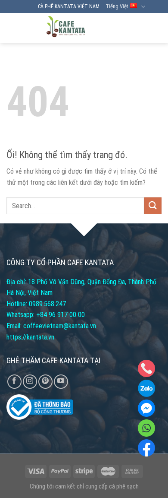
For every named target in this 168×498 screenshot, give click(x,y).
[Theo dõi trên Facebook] (14, 381)
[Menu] (154, 28)
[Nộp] (153, 205)
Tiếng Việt (117, 6)
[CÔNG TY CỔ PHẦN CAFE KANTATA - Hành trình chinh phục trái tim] (65, 28)
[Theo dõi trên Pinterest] (45, 381)
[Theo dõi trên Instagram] (30, 381)
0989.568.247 (47, 304)
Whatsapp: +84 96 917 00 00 (45, 315)
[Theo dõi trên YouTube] (61, 381)
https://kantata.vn (30, 337)
